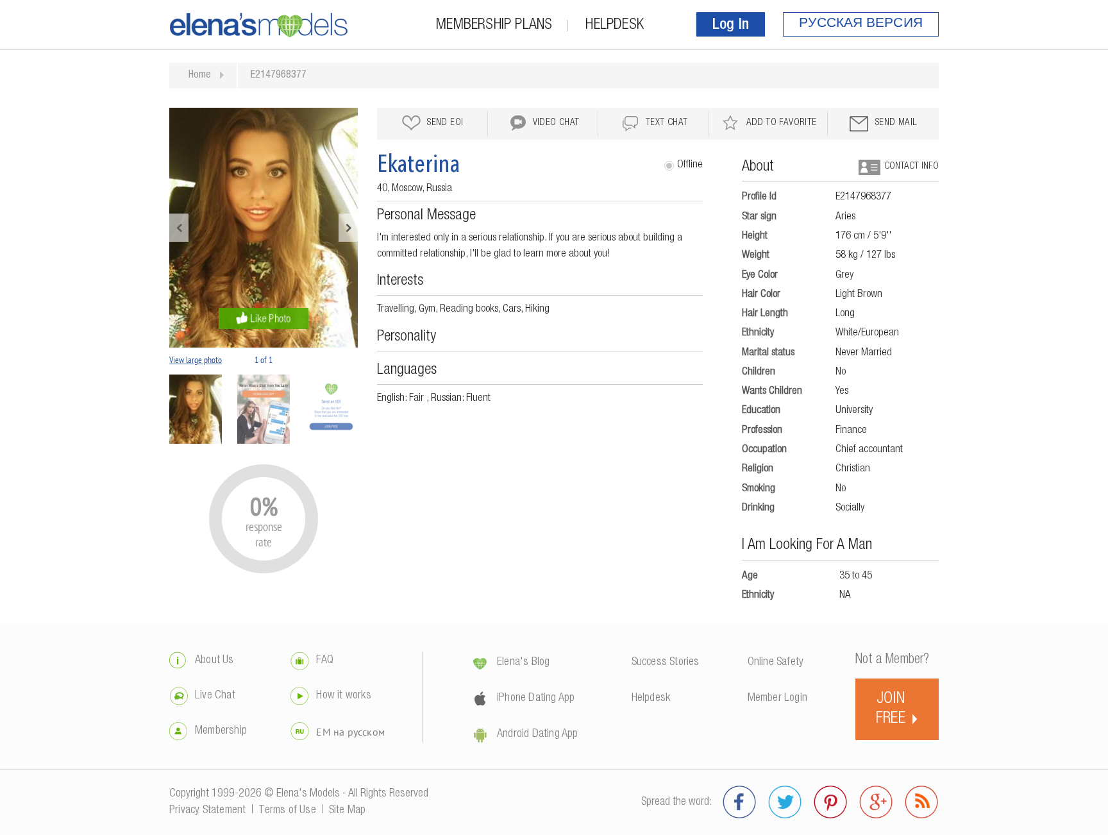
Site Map (347, 810)
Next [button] (348, 228)
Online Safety (776, 662)
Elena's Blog (523, 662)
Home (200, 76)
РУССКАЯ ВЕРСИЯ (861, 24)
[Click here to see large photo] (263, 228)
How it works (343, 696)
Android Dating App (537, 734)
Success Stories (666, 662)
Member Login (777, 698)
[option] (263, 228)
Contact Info (911, 166)
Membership (221, 731)
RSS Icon (922, 802)
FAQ (324, 660)
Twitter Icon (785, 802)
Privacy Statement (207, 810)
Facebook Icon (740, 802)
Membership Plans (494, 25)
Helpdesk (614, 25)
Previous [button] (179, 228)
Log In (730, 25)
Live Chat (215, 696)
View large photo (195, 360)
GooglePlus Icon (876, 802)
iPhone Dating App (536, 698)
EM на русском (350, 731)
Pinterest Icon (831, 802)
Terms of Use (286, 810)
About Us (214, 660)
